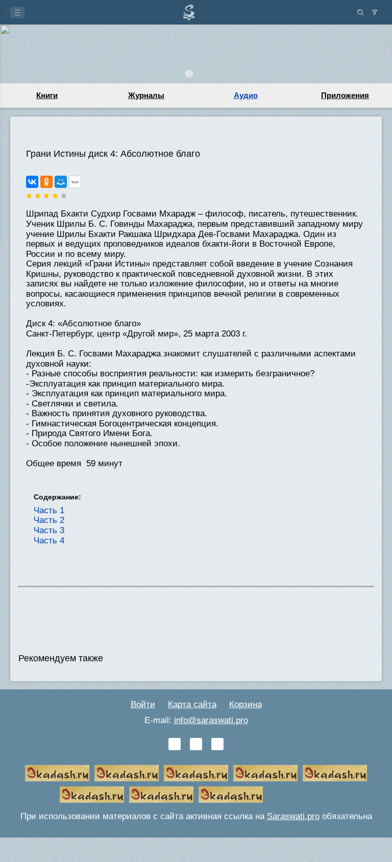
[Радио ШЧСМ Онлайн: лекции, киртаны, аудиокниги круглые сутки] (335, 773)
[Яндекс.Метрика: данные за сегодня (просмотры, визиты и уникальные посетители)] (300, 794)
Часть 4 (49, 540)
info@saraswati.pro (211, 720)
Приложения (345, 95)
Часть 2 (49, 520)
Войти (143, 704)
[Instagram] (217, 744)
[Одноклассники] (46, 182)
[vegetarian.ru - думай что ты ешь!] (126, 773)
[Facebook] (196, 744)
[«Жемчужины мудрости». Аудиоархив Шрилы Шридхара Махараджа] (92, 794)
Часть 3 (49, 530)
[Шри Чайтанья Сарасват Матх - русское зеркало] (265, 773)
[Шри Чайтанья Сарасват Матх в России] (161, 794)
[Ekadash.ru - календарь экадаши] (196, 773)
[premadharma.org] (231, 794)
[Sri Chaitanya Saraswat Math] (57, 773)
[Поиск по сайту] (360, 12)
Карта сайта (192, 704)
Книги (47, 95)
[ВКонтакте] (32, 182)
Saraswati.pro (293, 816)
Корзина (245, 704)
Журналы (146, 95)
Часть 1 (49, 510)
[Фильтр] (375, 12)
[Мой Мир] (61, 182)
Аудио (246, 95)
